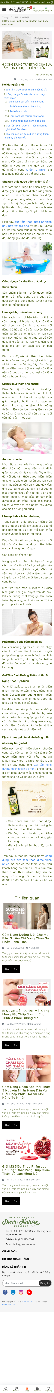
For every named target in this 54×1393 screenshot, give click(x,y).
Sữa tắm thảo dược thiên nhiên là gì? (26, 89)
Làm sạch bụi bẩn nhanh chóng (26, 101)
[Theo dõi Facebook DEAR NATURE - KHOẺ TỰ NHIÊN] (5, 1292)
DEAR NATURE (28, 1302)
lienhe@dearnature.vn (24, 1244)
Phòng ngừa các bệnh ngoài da (27, 120)
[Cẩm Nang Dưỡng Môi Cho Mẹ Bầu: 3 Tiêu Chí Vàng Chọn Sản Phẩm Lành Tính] (27, 916)
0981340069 (27, 1239)
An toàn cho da (18, 111)
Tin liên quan (27, 898)
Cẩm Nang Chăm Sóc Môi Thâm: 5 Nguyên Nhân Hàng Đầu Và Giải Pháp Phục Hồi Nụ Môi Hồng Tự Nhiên (27, 1092)
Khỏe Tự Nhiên (36, 169)
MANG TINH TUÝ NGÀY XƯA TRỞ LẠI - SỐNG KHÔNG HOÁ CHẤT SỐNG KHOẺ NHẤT (25, 2)
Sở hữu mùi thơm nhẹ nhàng (25, 106)
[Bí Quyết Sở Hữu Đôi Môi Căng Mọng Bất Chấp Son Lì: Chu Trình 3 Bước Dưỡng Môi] (27, 992)
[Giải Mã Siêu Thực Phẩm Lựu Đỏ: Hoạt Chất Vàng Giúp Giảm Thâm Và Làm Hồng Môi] (27, 1148)
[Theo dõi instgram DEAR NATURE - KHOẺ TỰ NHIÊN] (21, 1292)
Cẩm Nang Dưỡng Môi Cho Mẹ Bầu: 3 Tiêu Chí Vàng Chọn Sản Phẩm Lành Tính (26, 938)
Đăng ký (45, 1283)
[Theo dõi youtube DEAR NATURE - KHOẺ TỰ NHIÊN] (29, 1292)
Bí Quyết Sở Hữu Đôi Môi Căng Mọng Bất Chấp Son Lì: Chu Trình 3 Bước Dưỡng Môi (25, 1014)
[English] (48, 9)
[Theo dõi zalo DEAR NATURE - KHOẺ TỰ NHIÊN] (13, 1292)
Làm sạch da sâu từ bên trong (27, 115)
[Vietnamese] (38, 9)
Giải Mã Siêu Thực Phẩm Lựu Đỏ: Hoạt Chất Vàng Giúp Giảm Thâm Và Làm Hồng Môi (26, 1170)
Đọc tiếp (11, 969)
